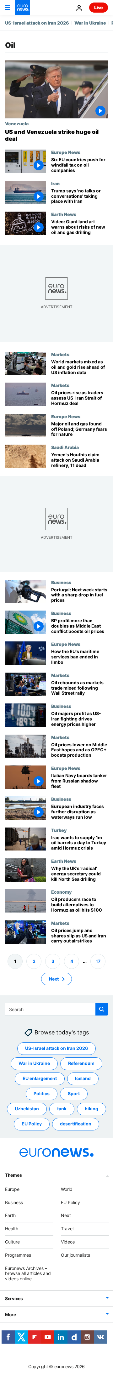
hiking (91, 1108)
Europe (12, 1189)
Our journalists (75, 1255)
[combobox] (56, 1009)
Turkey (59, 829)
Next (54, 979)
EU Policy (32, 1123)
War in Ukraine (90, 23)
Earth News (63, 214)
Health (11, 1228)
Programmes (18, 1255)
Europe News (65, 152)
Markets (60, 354)
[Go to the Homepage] (22, 7)
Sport (74, 1093)
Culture (12, 1241)
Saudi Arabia (65, 447)
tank (62, 1108)
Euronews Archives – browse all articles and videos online (28, 1273)
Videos (68, 1241)
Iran (55, 183)
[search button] (101, 1009)
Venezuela (17, 123)
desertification (75, 1123)
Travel (67, 1228)
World (67, 1189)
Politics (42, 1093)
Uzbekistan (27, 1108)
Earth (10, 1215)
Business (61, 581)
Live (98, 7)
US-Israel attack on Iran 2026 (37, 23)
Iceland (83, 1078)
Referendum (81, 1063)
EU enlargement (40, 1078)
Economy (61, 891)
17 (98, 961)
